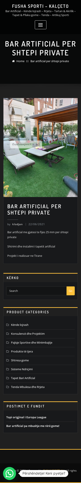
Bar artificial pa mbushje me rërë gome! (32, 426)
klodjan (15, 224)
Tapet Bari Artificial (23, 378)
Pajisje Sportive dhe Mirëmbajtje (31, 342)
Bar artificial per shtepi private (49, 61)
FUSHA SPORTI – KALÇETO (40, 6)
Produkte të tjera (22, 351)
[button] (9, 473)
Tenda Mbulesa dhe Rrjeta (27, 387)
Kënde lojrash (20, 325)
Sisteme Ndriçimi (22, 369)
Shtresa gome (20, 360)
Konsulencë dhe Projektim (28, 334)
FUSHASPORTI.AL (53, 470)
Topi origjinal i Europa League (26, 417)
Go (70, 291)
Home (20, 61)
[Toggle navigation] (40, 24)
